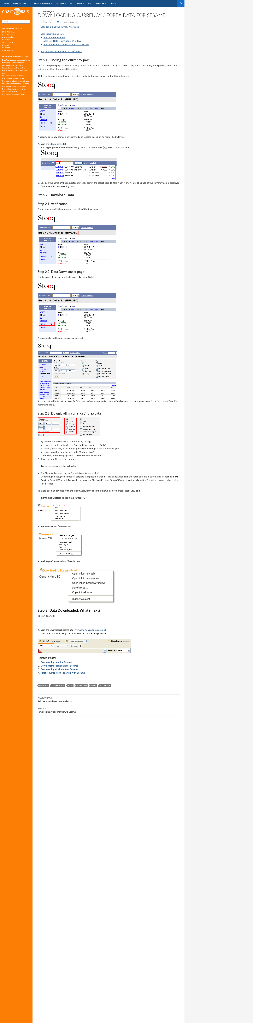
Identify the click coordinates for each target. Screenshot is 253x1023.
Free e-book (61, 3)
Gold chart (6, 40)
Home (6, 3)
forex (93, 685)
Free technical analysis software (14, 86)
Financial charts (20, 3)
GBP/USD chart (8, 37)
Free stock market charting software (15, 84)
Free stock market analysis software (15, 81)
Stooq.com (55, 144)
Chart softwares (42, 3)
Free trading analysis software (13, 94)
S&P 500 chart (7, 42)
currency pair (58, 685)
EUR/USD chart (8, 32)
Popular (100, 3)
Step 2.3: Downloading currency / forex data (66, 44)
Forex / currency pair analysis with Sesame (63, 673)
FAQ (71, 3)
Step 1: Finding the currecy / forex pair (60, 27)
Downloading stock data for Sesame (59, 669)
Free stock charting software (13, 78)
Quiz (112, 3)
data (70, 685)
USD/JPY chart (8, 34)
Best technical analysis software (14, 68)
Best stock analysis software (13, 63)
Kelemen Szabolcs (68, 22)
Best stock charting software (13, 65)
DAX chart (6, 48)
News (90, 3)
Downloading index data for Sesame (59, 666)
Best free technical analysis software (16, 60)
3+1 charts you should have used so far (55, 700)
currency (43, 685)
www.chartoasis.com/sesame (90, 630)
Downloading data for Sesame (56, 662)
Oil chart (5, 45)
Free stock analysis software (12, 76)
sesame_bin (48, 12)
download (82, 685)
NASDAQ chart (8, 50)
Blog (79, 3)
